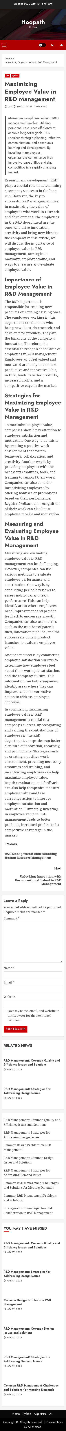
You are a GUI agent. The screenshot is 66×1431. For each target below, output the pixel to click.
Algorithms (40, 1414)
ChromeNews (54, 1422)
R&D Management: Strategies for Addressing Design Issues (27, 1091)
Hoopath (33, 22)
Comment (11, 918)
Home (16, 1414)
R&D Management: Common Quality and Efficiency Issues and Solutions (32, 1062)
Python (15, 75)
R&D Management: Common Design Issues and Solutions (29, 1331)
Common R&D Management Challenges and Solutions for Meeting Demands (31, 1185)
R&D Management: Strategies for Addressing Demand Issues (27, 1359)
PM (7, 75)
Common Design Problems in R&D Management (27, 1302)
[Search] (52, 45)
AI (50, 1414)
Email (9, 982)
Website (9, 997)
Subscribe (61, 45)
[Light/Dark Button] (42, 45)
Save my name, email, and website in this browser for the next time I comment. (33, 1015)
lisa (10, 106)
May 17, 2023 (24, 106)
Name (9, 968)
